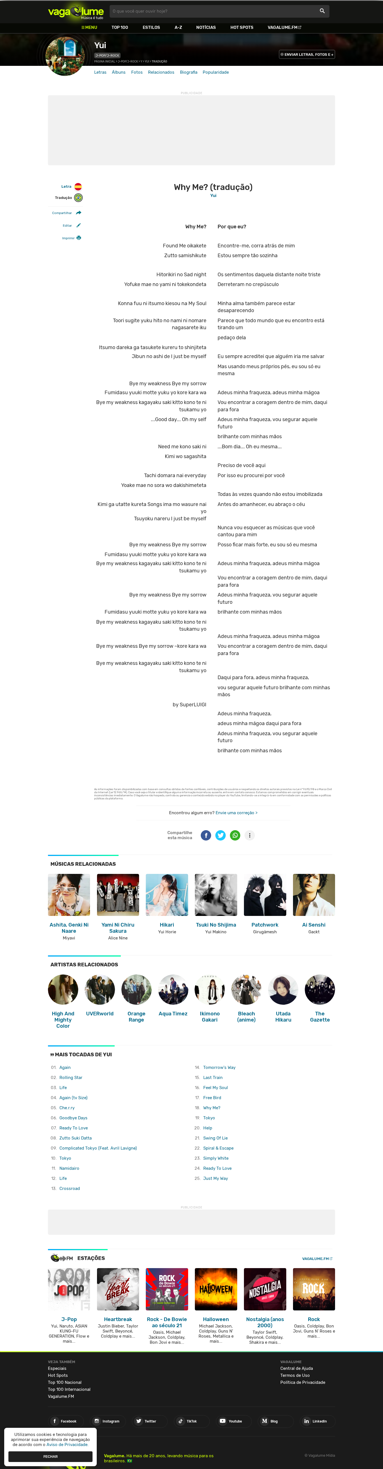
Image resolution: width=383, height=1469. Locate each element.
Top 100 (120, 27)
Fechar (50, 1456)
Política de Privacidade (302, 1382)
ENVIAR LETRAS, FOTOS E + (309, 54)
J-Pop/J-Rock (107, 55)
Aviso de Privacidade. (68, 1444)
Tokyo (65, 1158)
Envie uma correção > (236, 812)
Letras (100, 72)
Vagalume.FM (282, 27)
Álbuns (119, 72)
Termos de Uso (295, 1375)
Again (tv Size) (73, 1097)
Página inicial (104, 61)
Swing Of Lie (215, 1138)
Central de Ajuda (296, 1368)
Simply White (216, 1158)
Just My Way (215, 1178)
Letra (66, 186)
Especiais (57, 1368)
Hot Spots (241, 27)
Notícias (206, 27)
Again (65, 1067)
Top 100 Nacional (65, 1382)
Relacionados (161, 72)
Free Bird (212, 1097)
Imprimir (68, 238)
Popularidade (216, 72)
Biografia (188, 72)
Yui (100, 45)
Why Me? (211, 1107)
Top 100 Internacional (69, 1389)
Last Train (213, 1077)
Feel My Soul (215, 1087)
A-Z (178, 27)
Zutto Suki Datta (75, 1138)
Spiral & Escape (218, 1148)
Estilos (151, 27)
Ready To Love (73, 1128)
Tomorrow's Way (219, 1067)
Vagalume (76, 11)
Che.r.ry (67, 1107)
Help (207, 1128)
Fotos (137, 72)
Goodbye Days (73, 1117)
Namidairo (69, 1168)
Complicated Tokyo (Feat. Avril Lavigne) (98, 1148)
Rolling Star (70, 1077)
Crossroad (69, 1188)
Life (63, 1087)
